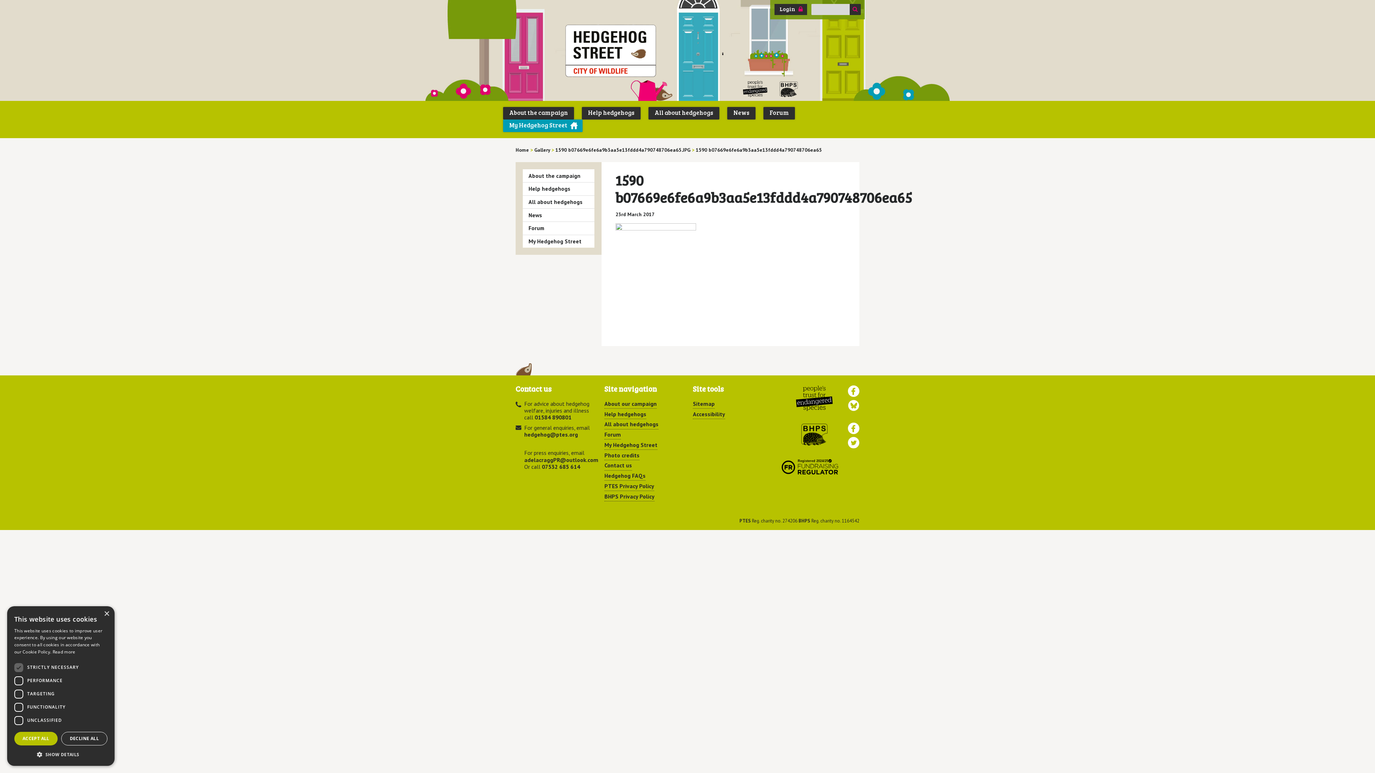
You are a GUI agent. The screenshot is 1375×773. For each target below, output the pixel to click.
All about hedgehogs (684, 112)
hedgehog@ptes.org (551, 434)
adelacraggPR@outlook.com (561, 459)
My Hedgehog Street (538, 125)
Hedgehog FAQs (625, 475)
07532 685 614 (561, 466)
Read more (64, 652)
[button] (60, 754)
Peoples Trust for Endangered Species (755, 89)
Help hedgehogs (611, 112)
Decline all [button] (84, 738)
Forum (779, 112)
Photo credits (622, 455)
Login (787, 9)
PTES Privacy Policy (629, 486)
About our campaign (630, 403)
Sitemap (704, 403)
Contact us (618, 465)
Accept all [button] (36, 738)
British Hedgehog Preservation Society (788, 89)
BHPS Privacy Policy (629, 496)
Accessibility (709, 414)
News (741, 112)
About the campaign (538, 112)
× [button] (106, 614)
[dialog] (61, 686)
